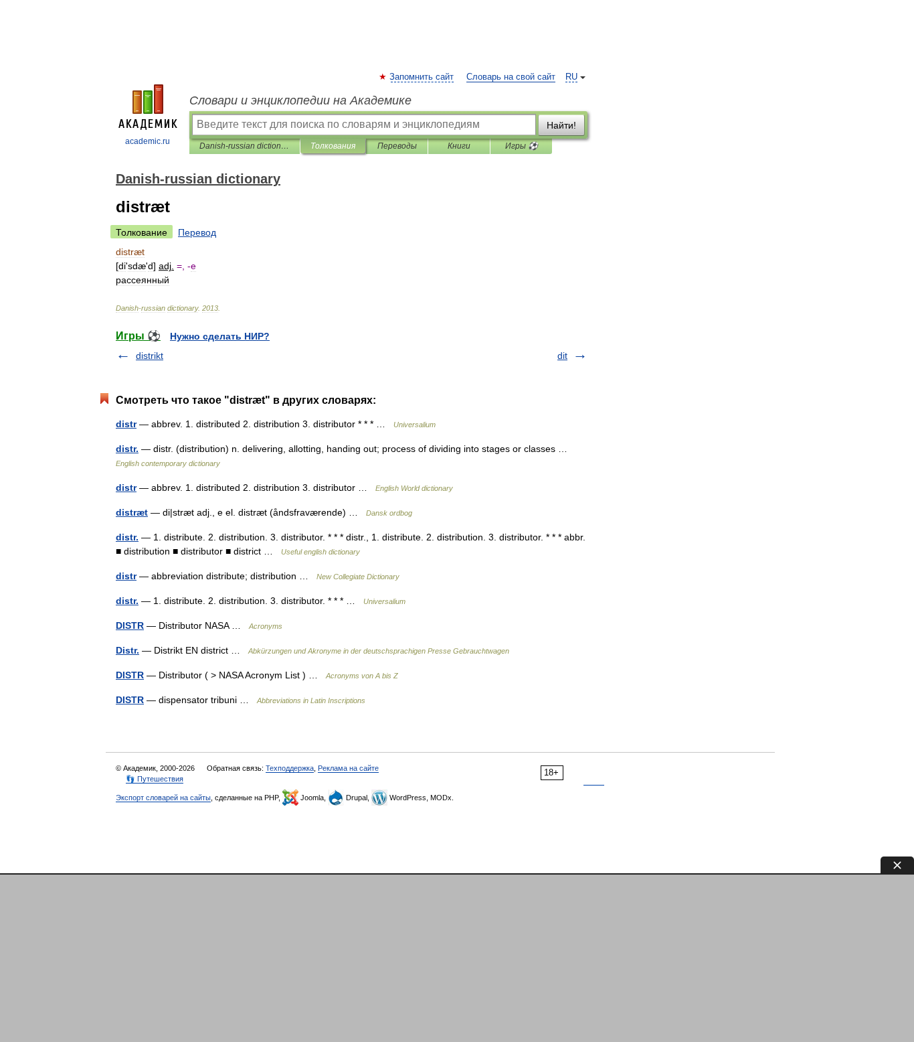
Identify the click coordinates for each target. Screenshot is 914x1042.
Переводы (397, 146)
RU (571, 77)
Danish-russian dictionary (244, 146)
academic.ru (147, 141)
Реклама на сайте (348, 768)
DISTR (130, 625)
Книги (459, 146)
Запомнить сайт (422, 77)
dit (562, 355)
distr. (127, 448)
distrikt (149, 355)
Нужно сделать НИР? (220, 336)
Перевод (197, 232)
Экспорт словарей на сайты (163, 798)
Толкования (332, 146)
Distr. (127, 650)
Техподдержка (290, 768)
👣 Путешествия (154, 779)
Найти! (561, 125)
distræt (132, 512)
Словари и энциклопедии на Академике (300, 100)
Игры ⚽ (521, 146)
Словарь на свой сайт (510, 77)
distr (126, 424)
